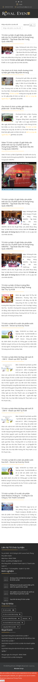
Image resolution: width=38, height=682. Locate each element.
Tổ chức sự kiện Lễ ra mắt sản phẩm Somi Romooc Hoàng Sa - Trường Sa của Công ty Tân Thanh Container (17, 495)
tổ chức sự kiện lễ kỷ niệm (11, 618)
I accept (2, 681)
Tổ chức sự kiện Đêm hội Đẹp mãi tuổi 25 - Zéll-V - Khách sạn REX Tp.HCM (17, 358)
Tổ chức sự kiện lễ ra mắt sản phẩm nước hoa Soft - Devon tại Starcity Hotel (17, 324)
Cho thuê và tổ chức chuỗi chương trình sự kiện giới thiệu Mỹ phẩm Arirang (17, 71)
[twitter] (18, 2)
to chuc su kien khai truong (11, 614)
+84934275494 (9, 7)
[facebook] (16, 2)
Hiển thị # (26, 25)
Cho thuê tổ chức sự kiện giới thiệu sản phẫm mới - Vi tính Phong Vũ (17, 107)
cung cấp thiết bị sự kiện (10, 627)
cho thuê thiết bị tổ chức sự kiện (13, 622)
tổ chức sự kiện (8, 610)
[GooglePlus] (21, 2)
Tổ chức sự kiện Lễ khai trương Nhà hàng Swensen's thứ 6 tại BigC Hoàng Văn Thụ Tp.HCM (16, 287)
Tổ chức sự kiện (31, 127)
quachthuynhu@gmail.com (24, 7)
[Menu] (28, 13)
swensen (26, 618)
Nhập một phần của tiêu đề (10, 24)
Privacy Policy (17, 678)
